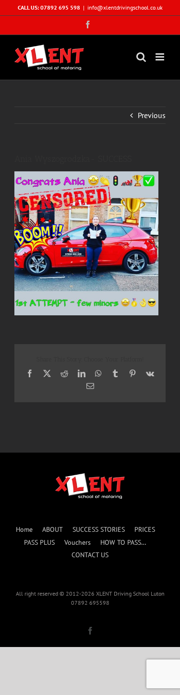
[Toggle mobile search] (141, 57)
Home (24, 529)
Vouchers (77, 542)
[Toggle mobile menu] (161, 57)
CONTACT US (90, 555)
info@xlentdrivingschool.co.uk (125, 7)
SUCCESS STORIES (98, 529)
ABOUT (52, 529)
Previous (152, 115)
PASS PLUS (39, 542)
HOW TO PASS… (123, 542)
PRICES (144, 529)
